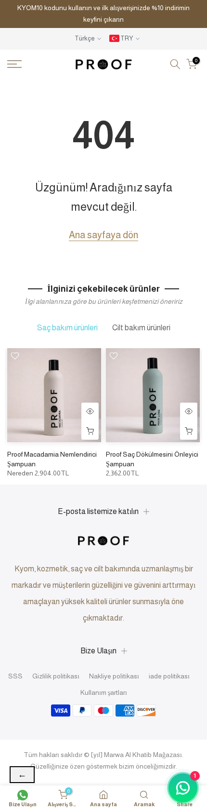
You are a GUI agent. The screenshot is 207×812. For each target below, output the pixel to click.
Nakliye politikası (114, 676)
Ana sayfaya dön (103, 235)
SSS (15, 676)
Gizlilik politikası (55, 676)
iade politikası (169, 676)
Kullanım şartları (103, 692)
